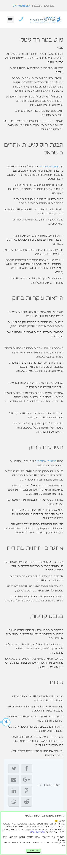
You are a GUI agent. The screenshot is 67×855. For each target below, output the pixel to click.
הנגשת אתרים (48, 166)
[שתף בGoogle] (26, 779)
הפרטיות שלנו (37, 832)
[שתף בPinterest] (26, 790)
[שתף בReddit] (26, 801)
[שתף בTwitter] (13, 768)
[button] (5, 722)
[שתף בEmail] (13, 779)
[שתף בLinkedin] (13, 790)
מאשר (33, 850)
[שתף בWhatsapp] (13, 801)
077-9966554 (22, 5)
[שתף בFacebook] (26, 768)
